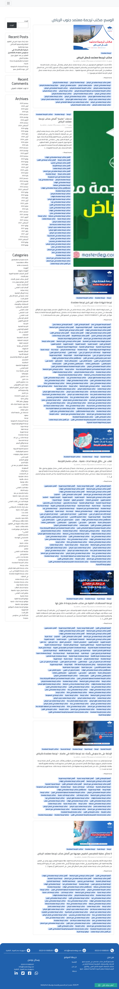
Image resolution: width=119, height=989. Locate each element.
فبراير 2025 (24, 108)
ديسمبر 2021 (23, 211)
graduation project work (20, 259)
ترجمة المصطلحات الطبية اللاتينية (99, 647)
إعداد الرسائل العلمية (21, 293)
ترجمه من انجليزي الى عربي (102, 355)
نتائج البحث (24, 612)
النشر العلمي (24, 368)
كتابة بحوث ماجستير (21, 518)
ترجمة (69, 114)
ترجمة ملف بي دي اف (20, 437)
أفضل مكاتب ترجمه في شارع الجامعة (71, 330)
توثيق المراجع (23, 459)
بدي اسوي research (21, 395)
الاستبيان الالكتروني (21, 301)
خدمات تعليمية (23, 476)
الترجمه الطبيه (92, 344)
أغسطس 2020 (23, 239)
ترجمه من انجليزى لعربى (58, 352)
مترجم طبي (58, 361)
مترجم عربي (49, 361)
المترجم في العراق (78, 500)
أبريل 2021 (24, 233)
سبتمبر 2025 (24, 103)
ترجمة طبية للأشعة (65, 650)
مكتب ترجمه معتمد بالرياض (101, 105)
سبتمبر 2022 (24, 186)
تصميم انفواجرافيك (22, 451)
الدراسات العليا (23, 343)
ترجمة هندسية (65, 749)
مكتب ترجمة (42, 216)
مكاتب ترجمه (106, 386)
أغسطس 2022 (23, 189)
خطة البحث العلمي (22, 487)
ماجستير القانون (23, 534)
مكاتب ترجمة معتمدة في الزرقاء (59, 210)
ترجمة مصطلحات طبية (43, 653)
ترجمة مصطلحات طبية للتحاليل (56, 656)
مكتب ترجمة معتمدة (63, 255)
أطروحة (25, 268)
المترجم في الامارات (92, 500)
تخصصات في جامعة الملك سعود (19, 414)
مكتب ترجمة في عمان (45, 386)
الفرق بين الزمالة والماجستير (19, 356)
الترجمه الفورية (81, 344)
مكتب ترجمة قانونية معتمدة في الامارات (18, 575)
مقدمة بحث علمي (22, 556)
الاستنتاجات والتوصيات (21, 304)
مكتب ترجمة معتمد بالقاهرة (66, 389)
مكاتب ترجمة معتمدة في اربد (60, 202)
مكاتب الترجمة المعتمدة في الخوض (99, 366)
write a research (22, 265)
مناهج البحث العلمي (21, 593)
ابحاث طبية (48, 636)
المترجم (45, 497)
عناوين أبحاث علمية (22, 509)
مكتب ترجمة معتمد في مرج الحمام (59, 249)
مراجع (26, 548)
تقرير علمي (24, 456)
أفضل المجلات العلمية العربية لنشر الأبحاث (18, 275)
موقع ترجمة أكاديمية (103, 564)
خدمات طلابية (23, 479)
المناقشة (25, 362)
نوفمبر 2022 (24, 181)
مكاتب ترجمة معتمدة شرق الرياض (99, 96)
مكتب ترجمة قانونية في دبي (18, 570)
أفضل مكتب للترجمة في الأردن (72, 494)
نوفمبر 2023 (24, 150)
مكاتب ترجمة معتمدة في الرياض (75, 96)
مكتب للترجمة (54, 414)
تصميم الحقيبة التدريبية (20, 448)
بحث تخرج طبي (52, 642)
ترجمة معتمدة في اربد (46, 180)
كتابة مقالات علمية (22, 526)
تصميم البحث (24, 445)
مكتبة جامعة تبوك (22, 584)
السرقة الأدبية (23, 354)
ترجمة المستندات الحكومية (19, 420)
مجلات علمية (24, 543)
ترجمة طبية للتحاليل (50, 650)
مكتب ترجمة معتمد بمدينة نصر (60, 224)
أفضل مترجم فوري (50, 486)
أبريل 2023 (24, 167)
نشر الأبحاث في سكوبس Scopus (20, 617)
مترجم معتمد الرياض (85, 85)
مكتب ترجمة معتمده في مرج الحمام (58, 261)
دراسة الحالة (24, 490)
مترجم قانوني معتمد (92, 363)
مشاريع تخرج (24, 554)
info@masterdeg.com (73, 950)
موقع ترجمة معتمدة (45, 815)
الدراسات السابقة (22, 340)
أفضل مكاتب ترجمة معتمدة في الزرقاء (57, 157)
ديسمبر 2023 (23, 147)
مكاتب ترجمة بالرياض (50, 91)
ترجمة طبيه (85, 653)
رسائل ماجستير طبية (104, 664)
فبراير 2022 (24, 206)
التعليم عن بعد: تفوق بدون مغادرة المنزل (19, 57)
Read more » (107, 77)
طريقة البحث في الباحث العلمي (18, 501)
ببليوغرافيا (25, 373)
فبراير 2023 (24, 172)
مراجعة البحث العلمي (21, 551)
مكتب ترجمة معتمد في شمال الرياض (58, 244)
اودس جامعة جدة (22, 370)
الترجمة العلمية (106, 457)
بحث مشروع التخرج (22, 381)
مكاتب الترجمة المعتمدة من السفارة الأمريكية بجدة (93, 369)
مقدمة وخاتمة (23, 559)
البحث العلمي (23, 315)
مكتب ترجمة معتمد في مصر (61, 252)
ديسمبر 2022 (23, 178)
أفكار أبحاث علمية (22, 284)
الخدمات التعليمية (22, 337)
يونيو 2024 (24, 131)
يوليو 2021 (24, 225)
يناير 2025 (25, 111)
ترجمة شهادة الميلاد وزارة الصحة (100, 349)
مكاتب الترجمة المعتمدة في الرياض (56, 88)
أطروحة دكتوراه (23, 270)
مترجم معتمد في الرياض (68, 85)
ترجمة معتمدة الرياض (77, 82)
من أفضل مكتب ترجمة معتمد (60, 263)
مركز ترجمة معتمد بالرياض (102, 88)
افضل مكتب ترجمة (64, 174)
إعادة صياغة (24, 290)
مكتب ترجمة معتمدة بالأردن (85, 411)
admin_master (81, 61)
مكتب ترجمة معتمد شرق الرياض (76, 99)
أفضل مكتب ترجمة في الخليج (60, 163)
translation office (22, 262)
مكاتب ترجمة (69, 369)
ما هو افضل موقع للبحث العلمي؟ (20, 530)
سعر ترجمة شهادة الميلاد (82, 355)
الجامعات (25, 334)
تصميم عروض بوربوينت (20, 454)
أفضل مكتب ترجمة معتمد (61, 168)
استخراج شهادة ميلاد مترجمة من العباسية (97, 341)
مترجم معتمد (56, 363)
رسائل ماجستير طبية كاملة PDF (85, 664)
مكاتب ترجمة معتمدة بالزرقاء (60, 196)
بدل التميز (25, 393)
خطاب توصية (24, 481)
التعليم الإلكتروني (22, 329)
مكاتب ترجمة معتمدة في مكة (54, 383)
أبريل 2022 (24, 200)
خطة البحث (24, 484)
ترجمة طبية (101, 599)
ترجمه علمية (45, 349)
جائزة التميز (24, 462)
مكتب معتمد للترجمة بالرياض (80, 105)
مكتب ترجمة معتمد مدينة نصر (54, 405)
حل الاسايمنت (23, 473)
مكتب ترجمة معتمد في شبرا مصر (100, 400)
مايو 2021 (24, 231)
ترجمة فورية (24, 431)
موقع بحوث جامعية (21, 604)
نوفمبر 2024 (24, 117)
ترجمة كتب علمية (78, 787)
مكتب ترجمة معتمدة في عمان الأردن (62, 411)
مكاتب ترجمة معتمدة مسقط (54, 904)
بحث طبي (43, 642)
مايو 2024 (24, 133)
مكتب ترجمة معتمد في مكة (75, 405)
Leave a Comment (95, 61)
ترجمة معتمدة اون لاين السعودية (59, 177)
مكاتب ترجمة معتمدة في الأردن (60, 205)
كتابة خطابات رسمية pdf (20, 520)
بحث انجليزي (24, 376)
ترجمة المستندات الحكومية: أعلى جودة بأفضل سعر (19, 68)
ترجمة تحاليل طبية (45, 647)
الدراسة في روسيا (22, 345)
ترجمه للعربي (72, 352)
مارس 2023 (24, 169)
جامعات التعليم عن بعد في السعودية (19, 467)
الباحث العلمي (23, 309)
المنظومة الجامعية (22, 365)
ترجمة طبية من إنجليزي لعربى (101, 653)
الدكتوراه (25, 348)
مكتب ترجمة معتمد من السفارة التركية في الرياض (72, 102)
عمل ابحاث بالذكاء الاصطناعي (18, 506)
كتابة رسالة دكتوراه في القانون (18, 523)
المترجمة (67, 500)
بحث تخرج (25, 379)
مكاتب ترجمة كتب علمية (66, 795)
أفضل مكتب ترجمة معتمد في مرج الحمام (56, 171)
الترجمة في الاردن (105, 344)
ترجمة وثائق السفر (22, 443)
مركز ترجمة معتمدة (54, 887)
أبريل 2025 (24, 106)
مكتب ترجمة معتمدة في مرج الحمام (58, 258)
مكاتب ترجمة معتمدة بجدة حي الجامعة (97, 375)
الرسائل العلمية (23, 351)
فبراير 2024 (24, 142)
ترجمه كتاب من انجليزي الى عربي (89, 352)
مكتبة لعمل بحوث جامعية (19, 590)
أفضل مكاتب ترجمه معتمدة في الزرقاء (98, 333)
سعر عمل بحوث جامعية (20, 495)
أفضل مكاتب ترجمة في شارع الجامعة (62, 327)
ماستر (70, 984)
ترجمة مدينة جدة (43, 506)
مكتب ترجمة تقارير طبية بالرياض (18, 568)
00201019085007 (102, 950)
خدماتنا (74, 971)
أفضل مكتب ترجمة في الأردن (46, 160)
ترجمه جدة (54, 349)
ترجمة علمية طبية (84, 506)
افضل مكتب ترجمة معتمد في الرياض (99, 82)
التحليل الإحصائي (23, 318)
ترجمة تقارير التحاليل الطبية (102, 650)
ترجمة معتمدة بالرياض (60, 82)
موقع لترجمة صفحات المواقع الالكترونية (18, 608)
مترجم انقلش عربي (86, 361)
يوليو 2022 (24, 192)
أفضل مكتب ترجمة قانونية (61, 166)
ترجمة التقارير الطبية (87, 645)
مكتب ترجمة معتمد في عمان (60, 247)
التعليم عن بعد (23, 331)
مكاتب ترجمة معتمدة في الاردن (60, 207)
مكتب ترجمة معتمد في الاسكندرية (59, 235)
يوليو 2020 (24, 242)
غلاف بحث (24, 512)
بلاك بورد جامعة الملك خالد (19, 404)
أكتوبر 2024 (24, 119)
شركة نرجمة (24, 498)
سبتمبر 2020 (24, 236)
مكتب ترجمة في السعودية (54, 695)
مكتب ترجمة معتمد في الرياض (101, 102)
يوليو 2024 (24, 128)
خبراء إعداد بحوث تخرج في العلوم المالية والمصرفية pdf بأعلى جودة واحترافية (17, 44)
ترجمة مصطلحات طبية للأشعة (101, 656)
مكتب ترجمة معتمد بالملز (102, 806)
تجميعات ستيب (23, 406)
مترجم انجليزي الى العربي (102, 361)
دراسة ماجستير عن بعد (21, 493)
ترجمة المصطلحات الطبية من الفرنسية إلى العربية (69, 647)
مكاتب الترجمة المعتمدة (44, 114)
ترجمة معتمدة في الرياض (102, 85)
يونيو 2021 (24, 228)
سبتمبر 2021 (24, 219)
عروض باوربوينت (23, 504)
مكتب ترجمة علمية (64, 219)
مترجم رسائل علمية (71, 361)
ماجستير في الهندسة (21, 537)
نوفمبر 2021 (24, 214)
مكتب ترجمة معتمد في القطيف (52, 912)
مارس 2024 (24, 139)
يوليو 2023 (24, 158)
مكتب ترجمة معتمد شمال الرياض (52, 99)
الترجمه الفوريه (68, 344)
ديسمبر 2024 (23, 114)
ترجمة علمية (96, 506)
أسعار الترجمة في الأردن (81, 324)
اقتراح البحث (24, 298)
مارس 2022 (24, 203)
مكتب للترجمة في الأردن (103, 417)
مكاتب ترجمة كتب (82, 795)
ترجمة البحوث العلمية (103, 347)
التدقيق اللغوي (23, 320)
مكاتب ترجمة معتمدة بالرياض (61, 93)
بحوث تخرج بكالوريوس (21, 384)
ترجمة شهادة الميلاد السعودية (67, 347)
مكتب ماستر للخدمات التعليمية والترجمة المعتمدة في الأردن (91, 419)
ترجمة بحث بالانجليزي (70, 503)
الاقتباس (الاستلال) (22, 306)
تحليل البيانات (24, 409)
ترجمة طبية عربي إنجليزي (82, 650)
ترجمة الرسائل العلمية (86, 347)
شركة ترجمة (68, 355)
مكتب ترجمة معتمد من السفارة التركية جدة (60, 408)
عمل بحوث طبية (87, 667)
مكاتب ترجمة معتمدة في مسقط (59, 216)
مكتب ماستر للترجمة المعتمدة (83, 417)
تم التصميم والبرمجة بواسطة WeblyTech (54, 984)
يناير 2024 (25, 144)
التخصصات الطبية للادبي (76, 639)
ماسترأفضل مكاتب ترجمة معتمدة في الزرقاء (55, 188)
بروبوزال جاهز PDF (22, 401)
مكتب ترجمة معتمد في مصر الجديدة (99, 405)
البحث (26, 21)
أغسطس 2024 (23, 125)
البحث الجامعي (23, 312)
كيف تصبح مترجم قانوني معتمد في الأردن (97, 358)
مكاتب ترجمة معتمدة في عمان (60, 213)
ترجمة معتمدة (106, 53)
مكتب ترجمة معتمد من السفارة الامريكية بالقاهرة (94, 408)
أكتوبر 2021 (24, 217)
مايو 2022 (24, 197)
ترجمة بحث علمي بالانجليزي (52, 503)
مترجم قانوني (106, 363)
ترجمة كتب (90, 787)
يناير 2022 (25, 208)
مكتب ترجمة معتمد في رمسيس (59, 241)
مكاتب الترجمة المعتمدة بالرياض (80, 88)
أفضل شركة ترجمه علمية (102, 327)
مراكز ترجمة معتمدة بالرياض (49, 85)
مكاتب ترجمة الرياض (65, 91)
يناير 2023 (25, 175)
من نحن (74, 966)
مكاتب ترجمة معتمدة (63, 191)
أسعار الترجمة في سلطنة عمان (62, 324)
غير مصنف (24, 515)
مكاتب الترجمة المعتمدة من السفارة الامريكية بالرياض (93, 91)
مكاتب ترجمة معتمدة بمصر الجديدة (70, 375)
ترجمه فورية (106, 352)
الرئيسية (74, 961)
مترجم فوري (72, 522)
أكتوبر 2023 (24, 153)
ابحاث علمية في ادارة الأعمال (18, 295)
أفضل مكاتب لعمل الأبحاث (19, 279)
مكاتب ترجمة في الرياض (103, 93)
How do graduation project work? (19, 62)
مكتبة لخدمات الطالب (21, 587)
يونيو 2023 (24, 161)
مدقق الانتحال (23, 545)
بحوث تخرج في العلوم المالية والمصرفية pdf (19, 389)
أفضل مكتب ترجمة (64, 160)
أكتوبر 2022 (24, 183)
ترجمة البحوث (57, 500)
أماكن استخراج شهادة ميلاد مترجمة (70, 338)
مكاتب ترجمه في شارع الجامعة (90, 386)
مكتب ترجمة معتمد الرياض (53, 96)
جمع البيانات (24, 470)
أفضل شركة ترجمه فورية (84, 327)
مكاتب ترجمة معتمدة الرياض (83, 93)
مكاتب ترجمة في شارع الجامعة (53, 369)
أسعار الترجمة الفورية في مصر (101, 324)
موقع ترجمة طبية (105, 715)
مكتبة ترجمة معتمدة (62, 815)
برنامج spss (24, 398)
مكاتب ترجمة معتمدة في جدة (55, 380)
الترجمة (25, 323)
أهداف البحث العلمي (21, 287)
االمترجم (57, 494)
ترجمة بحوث (107, 506)
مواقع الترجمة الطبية (21, 598)
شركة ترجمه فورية (56, 355)
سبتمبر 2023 (24, 156)
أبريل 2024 (24, 136)
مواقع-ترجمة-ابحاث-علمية (19, 601)
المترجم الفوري (56, 344)
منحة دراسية (24, 595)
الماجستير (25, 359)
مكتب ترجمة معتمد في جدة (79, 397)
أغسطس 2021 (23, 222)
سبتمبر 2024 (24, 122)
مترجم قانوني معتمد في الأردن (73, 363)
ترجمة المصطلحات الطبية (53, 645)
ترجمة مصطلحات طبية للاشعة (79, 656)
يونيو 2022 (24, 194)
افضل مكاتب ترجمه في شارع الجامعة (69, 341)
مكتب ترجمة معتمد (48, 219)
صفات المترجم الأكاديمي (78, 517)
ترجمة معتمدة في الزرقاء (62, 182)
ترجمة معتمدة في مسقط (61, 185)
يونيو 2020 (24, 244)
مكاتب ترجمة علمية (104, 892)
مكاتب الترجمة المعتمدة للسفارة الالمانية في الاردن (68, 366)
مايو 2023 (24, 164)
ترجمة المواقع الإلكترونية (20, 423)
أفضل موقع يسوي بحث (20, 281)
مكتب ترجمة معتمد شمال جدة (100, 394)
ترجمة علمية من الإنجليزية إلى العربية (63, 506)
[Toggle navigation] (8, 3)
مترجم (77, 520)
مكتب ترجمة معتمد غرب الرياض (60, 233)
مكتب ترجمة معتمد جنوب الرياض (100, 99)
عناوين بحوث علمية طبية (71, 667)
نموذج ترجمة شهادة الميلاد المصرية (99, 422)
